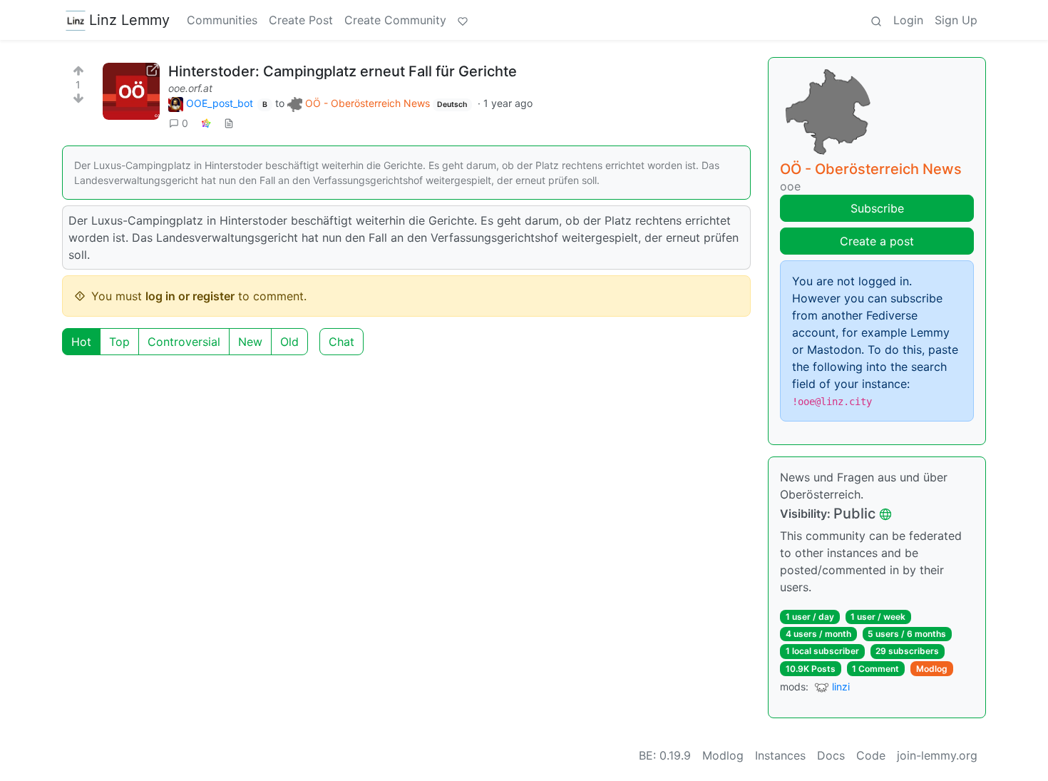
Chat (341, 342)
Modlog (931, 668)
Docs (831, 755)
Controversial (184, 342)
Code (870, 755)
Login (908, 20)
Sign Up (956, 20)
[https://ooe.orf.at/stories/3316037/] (131, 91)
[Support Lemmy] (462, 20)
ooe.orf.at (190, 88)
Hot (81, 342)
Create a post (877, 241)
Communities (222, 20)
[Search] (876, 20)
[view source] (228, 123)
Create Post (301, 20)
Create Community (395, 20)
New (250, 342)
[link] (206, 123)
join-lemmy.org (937, 755)
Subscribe (877, 208)
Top (119, 342)
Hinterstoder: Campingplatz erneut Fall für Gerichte (342, 71)
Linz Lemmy (129, 20)
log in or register (190, 296)
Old (289, 342)
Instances (780, 755)
